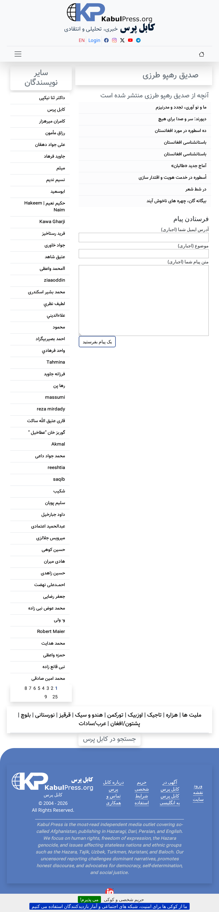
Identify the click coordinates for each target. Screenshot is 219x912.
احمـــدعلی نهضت (49, 585)
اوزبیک (135, 715)
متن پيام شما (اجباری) (188, 261)
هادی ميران (54, 561)
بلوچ (26, 715)
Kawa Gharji (52, 222)
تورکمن (115, 715)
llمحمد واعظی (52, 268)
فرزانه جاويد (54, 374)
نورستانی (45, 715)
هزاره (172, 715)
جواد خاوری (54, 245)
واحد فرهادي (53, 350)
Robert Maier (51, 632)
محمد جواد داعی (50, 456)
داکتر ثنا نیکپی (52, 98)
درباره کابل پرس (113, 785)
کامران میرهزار (52, 121)
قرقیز (65, 715)
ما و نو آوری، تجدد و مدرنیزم (181, 107)
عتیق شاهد (55, 257)
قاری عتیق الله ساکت (46, 421)
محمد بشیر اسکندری (46, 292)
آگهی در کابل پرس (170, 785)
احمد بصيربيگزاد (50, 339)
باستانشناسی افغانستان (185, 142)
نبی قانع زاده (53, 667)
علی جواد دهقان (50, 145)
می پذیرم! (89, 899)
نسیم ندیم (55, 180)
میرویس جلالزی (50, 538)
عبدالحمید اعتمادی (48, 526)
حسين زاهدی (53, 573)
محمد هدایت (53, 643)
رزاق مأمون (55, 133)
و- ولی (59, 620)
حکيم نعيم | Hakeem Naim (44, 207)
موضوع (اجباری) (193, 245)
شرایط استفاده (142, 799)
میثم (60, 168)
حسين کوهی (53, 550)
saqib (59, 479)
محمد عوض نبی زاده (46, 608)
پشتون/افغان (125, 723)
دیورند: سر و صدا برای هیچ (182, 119)
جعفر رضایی (54, 596)
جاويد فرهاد (54, 156)
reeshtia (56, 468)
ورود (198, 785)
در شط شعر (195, 189)
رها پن (59, 386)
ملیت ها (191, 715)
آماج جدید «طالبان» (188, 166)
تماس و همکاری (113, 799)
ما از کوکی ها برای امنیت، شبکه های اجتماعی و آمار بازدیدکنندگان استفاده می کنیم (109, 906)
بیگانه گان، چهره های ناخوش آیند (176, 201)
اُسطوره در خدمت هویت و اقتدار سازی (172, 177)
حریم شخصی (142, 785)
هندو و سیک (89, 715)
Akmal (58, 444)
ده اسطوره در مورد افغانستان (180, 131)
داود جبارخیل (53, 514)
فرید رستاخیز (53, 233)
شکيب (59, 491)
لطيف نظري (54, 304)
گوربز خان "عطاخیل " (46, 432)
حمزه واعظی (54, 655)
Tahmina (55, 362)
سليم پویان (55, 503)
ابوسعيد (57, 191)
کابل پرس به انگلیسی (170, 799)
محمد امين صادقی (48, 678)
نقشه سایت (198, 795)
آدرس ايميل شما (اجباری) (185, 229)
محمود (59, 327)
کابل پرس (56, 109)
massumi (55, 397)
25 (55, 697)
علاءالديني (56, 315)
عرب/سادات (92, 723)
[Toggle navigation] (18, 54)
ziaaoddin (54, 280)
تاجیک (154, 715)
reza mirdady (51, 409)
